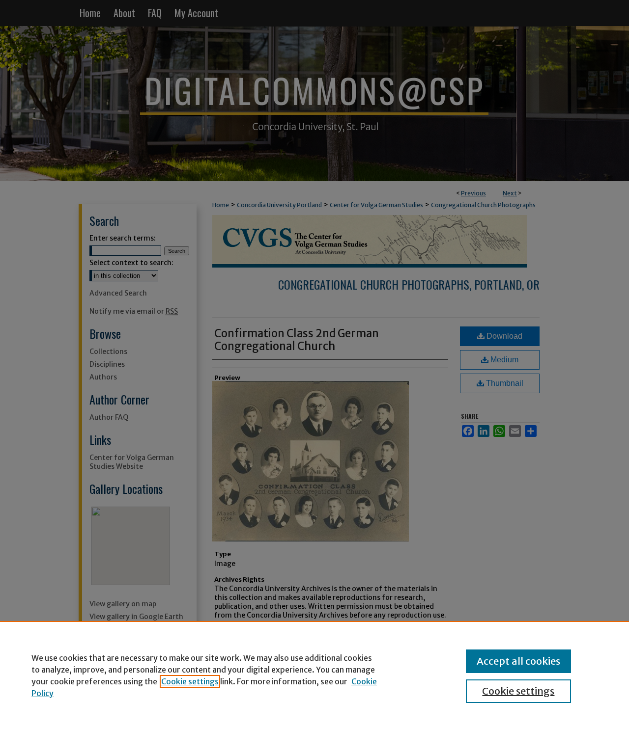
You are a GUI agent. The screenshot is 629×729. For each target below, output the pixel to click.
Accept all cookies (518, 661)
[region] (314, 675)
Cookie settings (190, 681)
